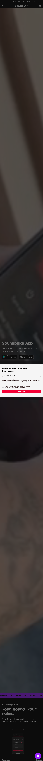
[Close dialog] (41, 366)
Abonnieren (21, 391)
